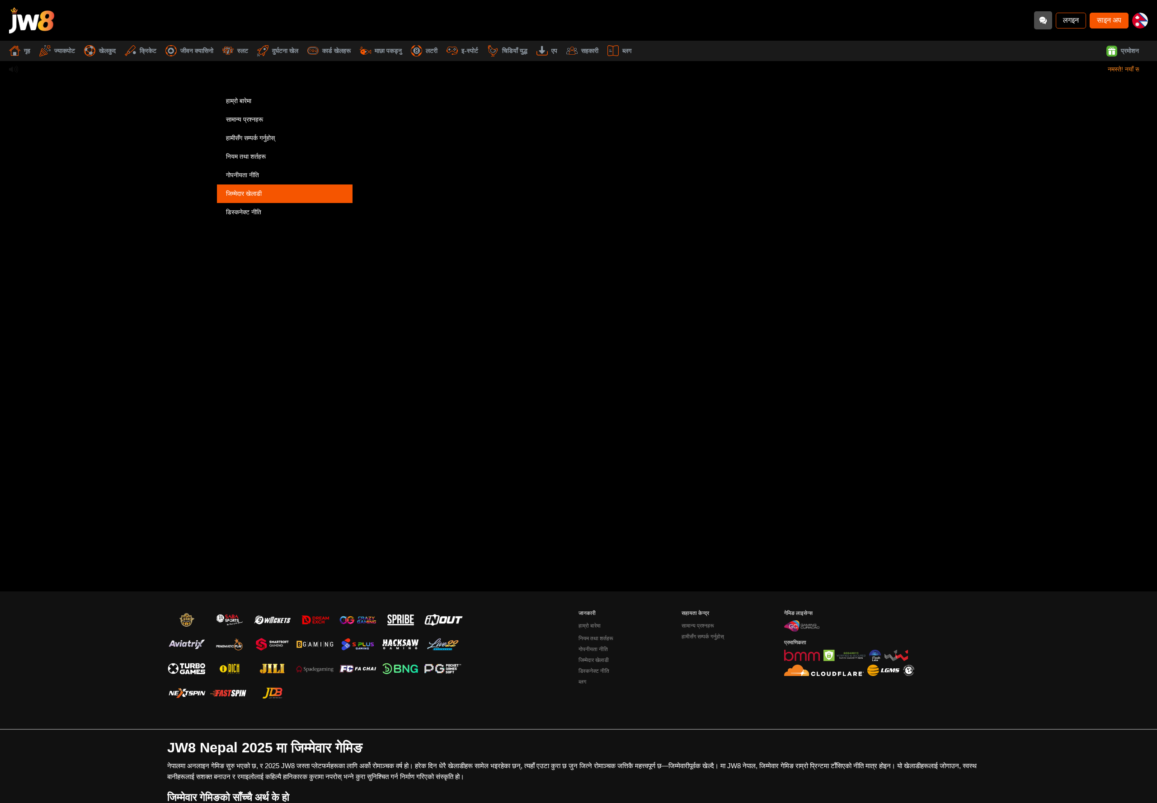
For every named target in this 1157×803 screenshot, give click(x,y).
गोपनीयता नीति (242, 175)
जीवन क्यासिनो (196, 50)
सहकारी (589, 50)
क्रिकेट (148, 50)
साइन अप (1109, 20)
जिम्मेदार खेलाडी (244, 193)
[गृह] (31, 20)
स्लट (242, 50)
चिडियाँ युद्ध (514, 50)
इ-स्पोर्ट (469, 50)
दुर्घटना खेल (285, 50)
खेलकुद (107, 50)
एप (554, 50)
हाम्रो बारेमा (238, 100)
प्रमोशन (1130, 50)
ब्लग (626, 50)
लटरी (431, 50)
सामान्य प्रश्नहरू (244, 119)
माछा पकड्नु (388, 50)
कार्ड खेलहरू (336, 50)
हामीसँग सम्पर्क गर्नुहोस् (250, 138)
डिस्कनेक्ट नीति (243, 212)
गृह (27, 50)
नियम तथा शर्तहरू (246, 156)
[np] (1140, 20)
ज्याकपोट (64, 50)
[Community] (1043, 20)
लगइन (1071, 20)
